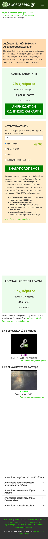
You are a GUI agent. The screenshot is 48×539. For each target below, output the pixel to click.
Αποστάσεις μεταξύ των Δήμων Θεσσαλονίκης (24, 499)
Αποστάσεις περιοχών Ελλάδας (21, 13)
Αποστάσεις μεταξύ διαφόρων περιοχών (20, 15)
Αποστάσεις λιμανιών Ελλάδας (24, 505)
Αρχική (4, 13)
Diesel (9, 154)
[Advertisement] (24, 29)
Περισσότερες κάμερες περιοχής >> (33, 361)
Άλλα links (29, 527)
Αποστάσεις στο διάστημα (17, 522)
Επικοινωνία (7, 520)
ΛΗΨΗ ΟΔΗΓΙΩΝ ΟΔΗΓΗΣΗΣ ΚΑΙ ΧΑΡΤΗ (24, 109)
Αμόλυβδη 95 (12, 143)
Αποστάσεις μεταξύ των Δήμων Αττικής (24, 491)
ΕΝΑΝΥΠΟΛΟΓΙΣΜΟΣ (24, 168)
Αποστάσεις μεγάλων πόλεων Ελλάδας (24, 477)
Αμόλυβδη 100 (13, 149)
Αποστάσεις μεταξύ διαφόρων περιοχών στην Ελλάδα (24, 483)
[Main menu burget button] (43, 4)
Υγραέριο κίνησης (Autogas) (19, 160)
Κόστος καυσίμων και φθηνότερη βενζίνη (30, 520)
